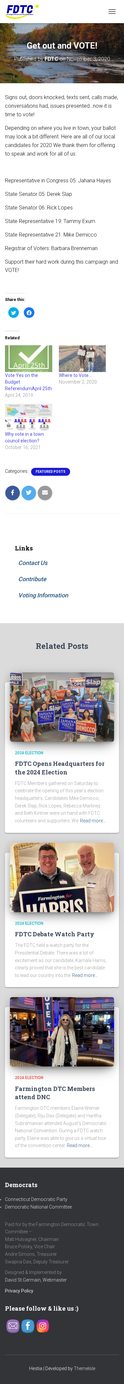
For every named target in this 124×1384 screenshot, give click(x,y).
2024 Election (29, 753)
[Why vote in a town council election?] (28, 417)
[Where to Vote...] (82, 358)
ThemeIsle (84, 1368)
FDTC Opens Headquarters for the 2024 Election (59, 768)
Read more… (93, 820)
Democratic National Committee (38, 1207)
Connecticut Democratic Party (36, 1199)
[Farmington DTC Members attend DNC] (62, 1031)
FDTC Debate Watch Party (54, 934)
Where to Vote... (75, 375)
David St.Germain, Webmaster (36, 1280)
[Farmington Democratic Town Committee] (25, 11)
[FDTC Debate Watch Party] (62, 876)
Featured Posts (50, 471)
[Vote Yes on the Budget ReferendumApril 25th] (28, 358)
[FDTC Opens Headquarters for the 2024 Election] (62, 706)
